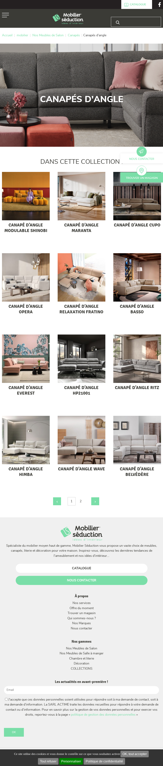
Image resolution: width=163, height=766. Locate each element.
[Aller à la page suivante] (95, 501)
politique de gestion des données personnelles (103, 714)
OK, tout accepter (134, 754)
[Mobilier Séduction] (68, 19)
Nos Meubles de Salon (81, 648)
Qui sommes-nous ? (81, 618)
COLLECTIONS (81, 668)
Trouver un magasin (142, 178)
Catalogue (138, 4)
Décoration (81, 663)
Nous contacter (141, 159)
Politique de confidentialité (104, 761)
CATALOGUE (81, 568)
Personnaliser (71, 761)
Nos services (82, 603)
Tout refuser (48, 761)
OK (14, 732)
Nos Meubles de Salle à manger (82, 653)
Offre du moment (82, 608)
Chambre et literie (81, 658)
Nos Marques (81, 623)
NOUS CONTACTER (81, 580)
